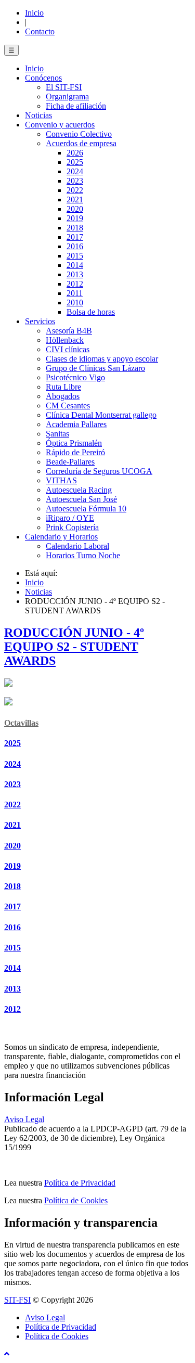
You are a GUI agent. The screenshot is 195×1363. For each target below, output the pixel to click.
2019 (12, 865)
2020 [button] (75, 208)
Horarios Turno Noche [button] (83, 555)
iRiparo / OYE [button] (70, 517)
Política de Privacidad (79, 1182)
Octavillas (21, 722)
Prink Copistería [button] (72, 527)
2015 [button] (75, 255)
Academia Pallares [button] (76, 424)
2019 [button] (75, 218)
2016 (12, 927)
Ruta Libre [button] (63, 386)
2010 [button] (75, 302)
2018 (12, 886)
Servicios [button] (40, 321)
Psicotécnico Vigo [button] (75, 377)
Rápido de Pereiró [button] (75, 452)
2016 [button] (75, 246)
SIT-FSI (17, 1299)
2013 (12, 988)
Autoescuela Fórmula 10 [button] (86, 508)
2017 (12, 906)
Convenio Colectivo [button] (79, 134)
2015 (12, 947)
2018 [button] (75, 227)
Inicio (34, 12)
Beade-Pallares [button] (70, 461)
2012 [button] (75, 283)
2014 (12, 967)
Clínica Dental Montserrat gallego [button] (101, 414)
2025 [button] (75, 162)
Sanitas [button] (57, 433)
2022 (12, 804)
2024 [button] (75, 171)
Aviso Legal (24, 1119)
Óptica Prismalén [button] (74, 443)
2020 (12, 845)
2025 (12, 743)
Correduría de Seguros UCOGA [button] (99, 471)
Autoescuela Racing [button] (79, 489)
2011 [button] (75, 293)
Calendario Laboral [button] (77, 546)
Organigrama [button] (67, 96)
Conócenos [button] (43, 77)
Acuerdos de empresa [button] (81, 143)
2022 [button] (75, 190)
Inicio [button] (34, 68)
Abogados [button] (63, 396)
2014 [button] (75, 265)
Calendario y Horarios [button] (61, 536)
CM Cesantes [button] (68, 405)
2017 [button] (75, 237)
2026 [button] (75, 152)
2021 (12, 824)
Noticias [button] (38, 115)
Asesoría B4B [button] (69, 330)
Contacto (40, 31)
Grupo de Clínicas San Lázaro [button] (95, 368)
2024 (12, 764)
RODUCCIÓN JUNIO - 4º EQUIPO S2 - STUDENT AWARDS (74, 646)
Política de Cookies (76, 1200)
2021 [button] (75, 199)
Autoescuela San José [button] (81, 499)
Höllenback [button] (65, 340)
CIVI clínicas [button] (67, 349)
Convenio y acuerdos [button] (60, 124)
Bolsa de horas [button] (91, 311)
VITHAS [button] (61, 480)
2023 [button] (75, 180)
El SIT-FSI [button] (64, 87)
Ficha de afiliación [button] (76, 105)
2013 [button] (75, 274)
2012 (12, 1009)
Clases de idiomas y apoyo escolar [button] (102, 358)
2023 (12, 784)
